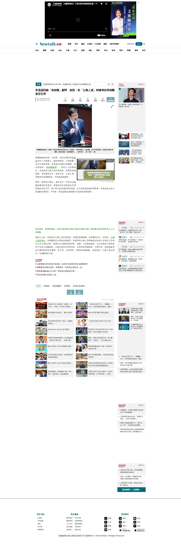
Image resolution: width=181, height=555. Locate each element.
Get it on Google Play (125, 530)
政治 (37, 50)
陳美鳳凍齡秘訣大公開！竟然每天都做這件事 (100, 347)
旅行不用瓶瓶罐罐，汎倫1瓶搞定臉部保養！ (100, 356)
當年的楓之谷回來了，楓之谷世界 (60, 312)
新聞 (76, 44)
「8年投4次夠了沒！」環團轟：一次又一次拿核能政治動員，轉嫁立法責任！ (100, 305)
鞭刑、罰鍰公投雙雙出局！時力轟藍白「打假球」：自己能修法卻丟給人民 (100, 339)
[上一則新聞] (108, 84)
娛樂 (83, 50)
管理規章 (78, 526)
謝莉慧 (42, 98)
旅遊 (113, 50)
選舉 (136, 50)
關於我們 (69, 518)
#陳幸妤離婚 (114, 44)
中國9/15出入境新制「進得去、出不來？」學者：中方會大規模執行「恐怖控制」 (60, 305)
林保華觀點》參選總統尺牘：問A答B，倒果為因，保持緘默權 (60, 373)
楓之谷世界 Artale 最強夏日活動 (59, 346)
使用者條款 (78, 521)
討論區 (89, 44)
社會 (60, 50)
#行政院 (67, 286)
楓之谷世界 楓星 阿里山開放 (98, 312)
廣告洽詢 (78, 529)
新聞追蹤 (41, 529)
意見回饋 (69, 526)
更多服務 (74, 514)
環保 (121, 50)
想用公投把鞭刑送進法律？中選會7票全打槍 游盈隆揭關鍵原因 (100, 364)
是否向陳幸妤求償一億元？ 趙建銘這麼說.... (60, 322)
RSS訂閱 (78, 518)
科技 (105, 50)
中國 (67, 50)
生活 (75, 50)
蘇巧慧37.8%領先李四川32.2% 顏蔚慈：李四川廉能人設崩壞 (100, 331)
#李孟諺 (46, 286)
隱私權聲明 (78, 524)
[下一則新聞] (112, 84)
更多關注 (125, 514)
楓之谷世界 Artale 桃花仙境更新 (59, 363)
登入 (139, 44)
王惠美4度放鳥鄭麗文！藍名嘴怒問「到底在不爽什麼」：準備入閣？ (60, 339)
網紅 (90, 50)
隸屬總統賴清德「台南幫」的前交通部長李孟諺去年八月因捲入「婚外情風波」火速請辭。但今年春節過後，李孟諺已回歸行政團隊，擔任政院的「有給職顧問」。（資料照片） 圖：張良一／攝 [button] (75, 151)
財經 (52, 50)
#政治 (38, 286)
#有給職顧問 (57, 286)
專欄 (128, 50)
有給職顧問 (51, 167)
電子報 (40, 526)
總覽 (69, 44)
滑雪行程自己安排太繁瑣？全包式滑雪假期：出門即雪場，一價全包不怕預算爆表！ (100, 373)
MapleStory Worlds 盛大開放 (58, 329)
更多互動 (40, 514)
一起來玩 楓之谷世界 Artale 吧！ (100, 321)
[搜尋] (144, 44)
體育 (98, 50)
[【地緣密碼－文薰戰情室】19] (123, 20)
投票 (39, 524)
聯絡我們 (69, 521)
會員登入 (69, 529)
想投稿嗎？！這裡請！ (131, 490)
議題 (105, 44)
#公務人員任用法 (79, 286)
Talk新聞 (97, 44)
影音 (144, 50)
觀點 (83, 44)
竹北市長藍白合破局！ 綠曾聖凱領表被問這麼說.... (60, 356)
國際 (44, 50)
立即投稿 (69, 524)
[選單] (36, 44)
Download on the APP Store (139, 530)
